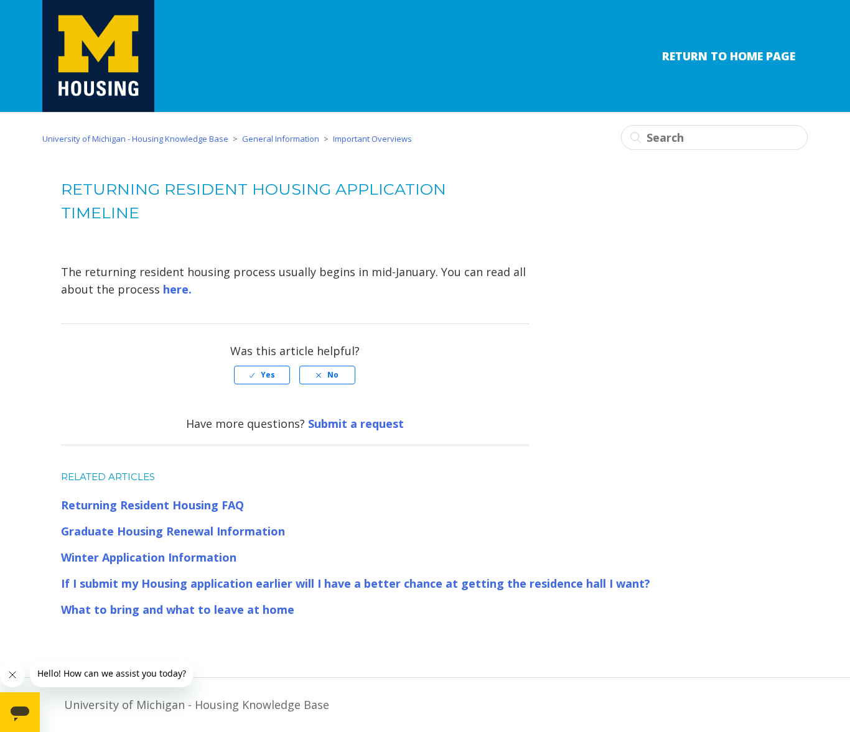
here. (177, 289)
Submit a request (356, 423)
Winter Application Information (148, 557)
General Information (280, 138)
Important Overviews (372, 138)
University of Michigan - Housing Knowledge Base (135, 138)
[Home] (98, 56)
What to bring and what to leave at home (177, 609)
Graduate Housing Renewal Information (173, 531)
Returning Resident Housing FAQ (152, 505)
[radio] (262, 375)
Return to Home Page (728, 56)
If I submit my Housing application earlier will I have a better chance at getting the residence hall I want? (355, 583)
